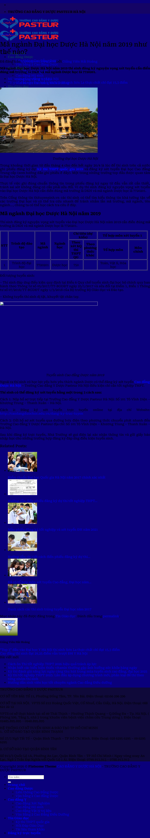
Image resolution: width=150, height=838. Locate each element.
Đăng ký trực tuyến (24, 833)
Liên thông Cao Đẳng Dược (37, 792)
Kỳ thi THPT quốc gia (32, 822)
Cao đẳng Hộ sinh (30, 75)
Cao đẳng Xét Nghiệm (33, 803)
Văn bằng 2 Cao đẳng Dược (37, 64)
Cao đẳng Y (17, 799)
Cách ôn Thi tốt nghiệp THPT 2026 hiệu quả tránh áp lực (52, 664)
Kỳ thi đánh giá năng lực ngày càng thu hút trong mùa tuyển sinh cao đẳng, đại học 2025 (77, 671)
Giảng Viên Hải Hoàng (79, 61)
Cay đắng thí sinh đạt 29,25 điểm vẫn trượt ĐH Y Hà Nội (44, 653)
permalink (111, 616)
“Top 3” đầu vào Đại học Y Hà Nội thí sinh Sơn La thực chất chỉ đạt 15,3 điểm (68, 82)
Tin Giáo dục (18, 87)
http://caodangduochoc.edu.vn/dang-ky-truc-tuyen (41, 413)
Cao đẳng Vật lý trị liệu (34, 811)
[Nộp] (9, 782)
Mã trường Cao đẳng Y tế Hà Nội (33, 79)
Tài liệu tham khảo (30, 829)
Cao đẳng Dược (20, 57)
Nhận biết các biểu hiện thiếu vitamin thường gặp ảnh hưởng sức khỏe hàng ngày (72, 668)
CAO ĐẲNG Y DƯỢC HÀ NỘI (79, 766)
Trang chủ (16, 785)
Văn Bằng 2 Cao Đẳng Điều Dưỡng (42, 814)
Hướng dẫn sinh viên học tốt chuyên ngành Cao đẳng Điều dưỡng (60, 682)
